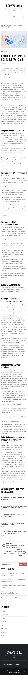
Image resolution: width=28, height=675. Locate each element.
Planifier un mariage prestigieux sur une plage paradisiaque (15, 545)
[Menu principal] (14, 17)
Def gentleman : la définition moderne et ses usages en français (13, 586)
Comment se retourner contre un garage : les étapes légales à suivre (13, 580)
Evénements (4, 615)
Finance (3, 618)
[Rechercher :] (10, 564)
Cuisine (3, 611)
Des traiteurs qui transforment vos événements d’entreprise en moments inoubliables (13, 532)
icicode (17, 99)
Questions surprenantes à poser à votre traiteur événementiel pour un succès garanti (14, 507)
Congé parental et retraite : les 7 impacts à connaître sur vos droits (12, 574)
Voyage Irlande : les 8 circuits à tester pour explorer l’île (12, 498)
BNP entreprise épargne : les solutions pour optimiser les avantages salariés (12, 593)
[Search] (23, 17)
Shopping (3, 632)
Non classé (4, 628)
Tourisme (4, 51)
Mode (2, 625)
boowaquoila (14, 5)
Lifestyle (3, 621)
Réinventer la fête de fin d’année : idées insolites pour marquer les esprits (13, 524)
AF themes (17, 672)
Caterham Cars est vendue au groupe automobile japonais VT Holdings (13, 552)
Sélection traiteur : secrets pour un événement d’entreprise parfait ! (13, 515)
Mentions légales (8, 664)
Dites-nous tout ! (18, 664)
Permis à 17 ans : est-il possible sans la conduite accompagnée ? (13, 599)
